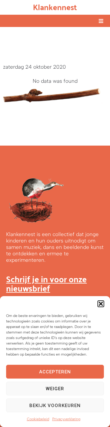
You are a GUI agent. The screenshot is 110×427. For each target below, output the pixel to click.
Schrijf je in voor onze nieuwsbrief (46, 283)
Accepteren (55, 372)
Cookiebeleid (38, 419)
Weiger (55, 388)
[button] (101, 304)
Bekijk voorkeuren (55, 405)
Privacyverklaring (66, 419)
